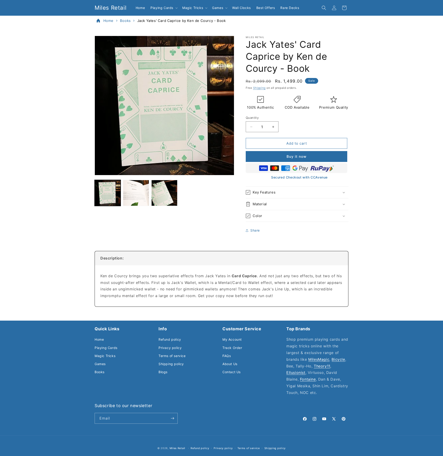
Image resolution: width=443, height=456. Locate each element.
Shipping (259, 87)
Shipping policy (171, 364)
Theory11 (322, 366)
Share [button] (255, 230)
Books (125, 20)
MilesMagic (318, 359)
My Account (232, 339)
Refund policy (170, 339)
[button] (164, 8)
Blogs (163, 372)
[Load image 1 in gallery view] (108, 193)
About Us (229, 364)
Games (100, 364)
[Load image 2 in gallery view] (136, 193)
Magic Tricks (105, 356)
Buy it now (296, 156)
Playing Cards (106, 348)
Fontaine (308, 379)
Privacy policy (170, 348)
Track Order (232, 348)
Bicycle (338, 359)
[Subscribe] (172, 418)
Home (108, 20)
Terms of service (172, 356)
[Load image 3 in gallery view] (164, 193)
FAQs (226, 356)
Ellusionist (295, 372)
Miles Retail (177, 448)
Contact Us (231, 372)
